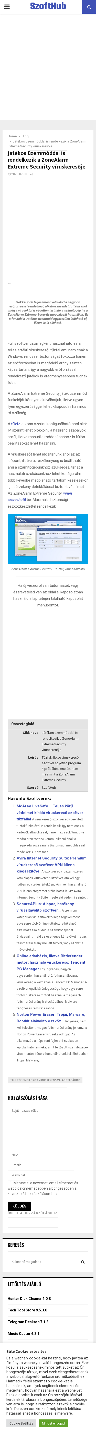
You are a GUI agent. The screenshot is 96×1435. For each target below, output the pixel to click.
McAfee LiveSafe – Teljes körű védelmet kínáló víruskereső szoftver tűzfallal (50, 812)
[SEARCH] (82, 1262)
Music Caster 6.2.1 (23, 1334)
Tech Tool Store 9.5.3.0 (27, 1310)
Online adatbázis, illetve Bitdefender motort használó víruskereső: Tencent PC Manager (51, 962)
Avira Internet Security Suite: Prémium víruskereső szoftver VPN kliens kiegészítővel (52, 865)
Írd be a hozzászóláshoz (32, 1213)
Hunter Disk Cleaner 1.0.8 (29, 1299)
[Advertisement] (48, 67)
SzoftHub (48, 7)
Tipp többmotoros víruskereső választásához (45, 1080)
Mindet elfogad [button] (53, 1423)
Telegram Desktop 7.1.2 (28, 1322)
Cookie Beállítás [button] (21, 1423)
